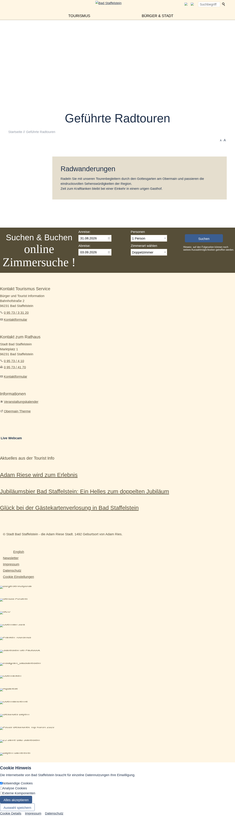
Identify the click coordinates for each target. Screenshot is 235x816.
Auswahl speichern (17, 808)
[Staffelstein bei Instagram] (192, 4)
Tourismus (79, 16)
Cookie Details (10, 813)
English (18, 552)
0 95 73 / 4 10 (14, 361)
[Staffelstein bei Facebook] (186, 4)
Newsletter (11, 558)
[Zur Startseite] (117, 9)
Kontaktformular (15, 319)
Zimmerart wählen (144, 246)
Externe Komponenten (18, 793)
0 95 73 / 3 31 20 (16, 312)
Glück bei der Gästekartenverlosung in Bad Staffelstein (69, 508)
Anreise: (84, 232)
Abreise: (84, 246)
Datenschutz (12, 570)
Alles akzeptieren (16, 800)
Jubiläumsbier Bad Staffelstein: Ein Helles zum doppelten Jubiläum (84, 491)
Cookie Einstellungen (18, 577)
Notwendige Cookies (17, 783)
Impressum (11, 564)
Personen (138, 232)
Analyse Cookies (14, 788)
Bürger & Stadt (157, 16)
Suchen (224, 4)
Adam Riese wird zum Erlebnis (39, 475)
